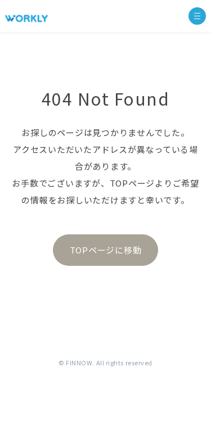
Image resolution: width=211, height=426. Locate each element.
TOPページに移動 (106, 250)
